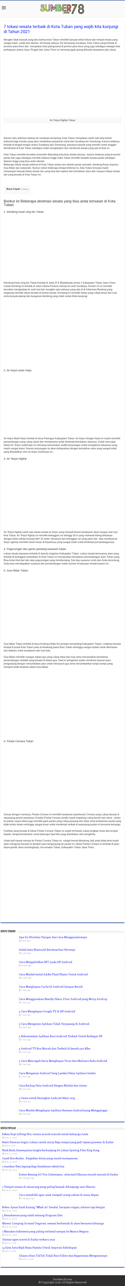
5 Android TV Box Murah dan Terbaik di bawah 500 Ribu (54, 1048)
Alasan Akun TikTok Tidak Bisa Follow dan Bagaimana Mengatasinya (63, 1255)
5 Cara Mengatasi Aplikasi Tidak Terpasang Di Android (54, 1024)
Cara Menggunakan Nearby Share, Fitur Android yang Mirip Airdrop (63, 999)
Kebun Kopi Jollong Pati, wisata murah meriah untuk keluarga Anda (45, 1134)
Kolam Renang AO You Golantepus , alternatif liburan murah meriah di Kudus (68, 1174)
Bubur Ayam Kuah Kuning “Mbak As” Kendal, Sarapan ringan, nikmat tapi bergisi (53, 1207)
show (24, 189)
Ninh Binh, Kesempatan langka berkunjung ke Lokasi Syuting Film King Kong (50, 1150)
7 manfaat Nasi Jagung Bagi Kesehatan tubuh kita (33, 1166)
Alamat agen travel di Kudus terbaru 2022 (28, 1239)
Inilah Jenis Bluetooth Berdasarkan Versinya (47, 949)
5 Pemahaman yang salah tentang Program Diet (32, 1215)
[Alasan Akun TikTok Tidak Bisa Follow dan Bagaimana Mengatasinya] (9, 1259)
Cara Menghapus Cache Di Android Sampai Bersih (51, 986)
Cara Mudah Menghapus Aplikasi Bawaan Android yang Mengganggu (63, 1110)
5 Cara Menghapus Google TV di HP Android (47, 1011)
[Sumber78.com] (62, 8)
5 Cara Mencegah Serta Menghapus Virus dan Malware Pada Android (63, 1061)
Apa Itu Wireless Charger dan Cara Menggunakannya (53, 937)
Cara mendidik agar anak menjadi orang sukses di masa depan (59, 1195)
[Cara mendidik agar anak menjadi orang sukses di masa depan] (9, 1198)
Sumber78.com (62, 1279)
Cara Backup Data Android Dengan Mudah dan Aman (53, 1085)
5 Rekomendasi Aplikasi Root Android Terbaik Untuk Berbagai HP (60, 1036)
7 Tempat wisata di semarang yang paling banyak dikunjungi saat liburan (48, 1187)
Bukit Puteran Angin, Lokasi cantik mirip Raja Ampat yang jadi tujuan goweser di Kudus (58, 1142)
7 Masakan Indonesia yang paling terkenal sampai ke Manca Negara (45, 1231)
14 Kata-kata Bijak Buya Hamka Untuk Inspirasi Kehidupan (39, 1247)
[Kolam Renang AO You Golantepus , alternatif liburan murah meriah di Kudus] (9, 1178)
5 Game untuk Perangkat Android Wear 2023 (47, 1098)
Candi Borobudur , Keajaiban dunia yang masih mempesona (40, 1158)
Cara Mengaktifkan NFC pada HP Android (45, 962)
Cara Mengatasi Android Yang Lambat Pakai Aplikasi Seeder (57, 1073)
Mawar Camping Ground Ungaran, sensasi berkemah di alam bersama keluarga (53, 1223)
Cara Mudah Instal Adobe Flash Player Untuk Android (53, 974)
